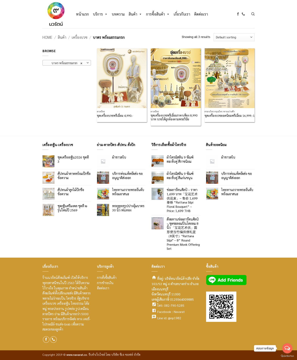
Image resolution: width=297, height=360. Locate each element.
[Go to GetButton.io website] (287, 356)
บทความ (118, 14)
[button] (253, 14)
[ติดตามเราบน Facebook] (238, 14)
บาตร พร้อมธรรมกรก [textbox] (64, 63)
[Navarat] (55, 14)
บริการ (98, 14)
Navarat (179, 312)
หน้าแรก (82, 14)
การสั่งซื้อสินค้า (106, 277)
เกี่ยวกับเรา (182, 14)
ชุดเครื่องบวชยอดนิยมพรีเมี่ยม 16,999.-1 (230, 115)
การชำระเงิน (105, 283)
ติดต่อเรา (201, 14)
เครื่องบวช (79, 37)
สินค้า (133, 14)
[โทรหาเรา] (243, 14)
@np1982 (174, 318)
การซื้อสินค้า (155, 14)
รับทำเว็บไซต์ (97, 354)
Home (47, 37)
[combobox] (66, 63)
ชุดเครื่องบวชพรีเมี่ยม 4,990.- (115, 115)
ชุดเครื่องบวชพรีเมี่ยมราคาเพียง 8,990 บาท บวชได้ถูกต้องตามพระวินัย (174, 117)
